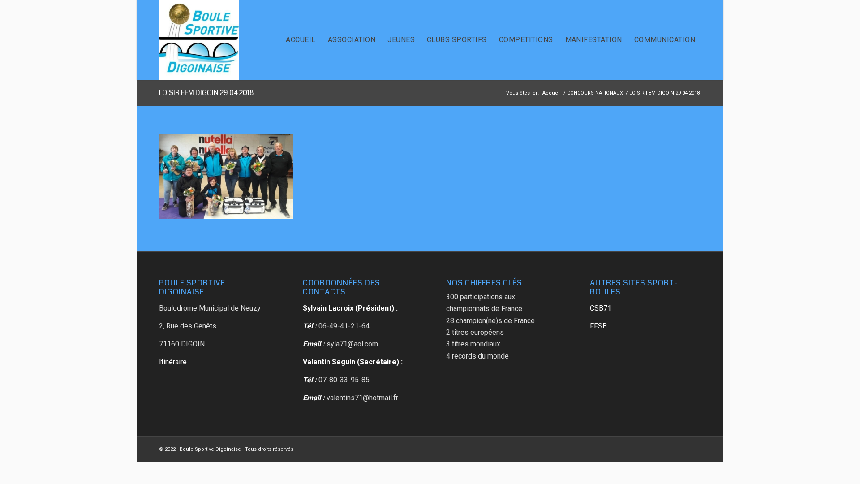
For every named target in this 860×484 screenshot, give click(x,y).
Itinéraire (173, 362)
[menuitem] (300, 40)
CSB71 (600, 308)
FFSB (598, 326)
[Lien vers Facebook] (694, 448)
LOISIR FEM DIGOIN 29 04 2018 (206, 92)
